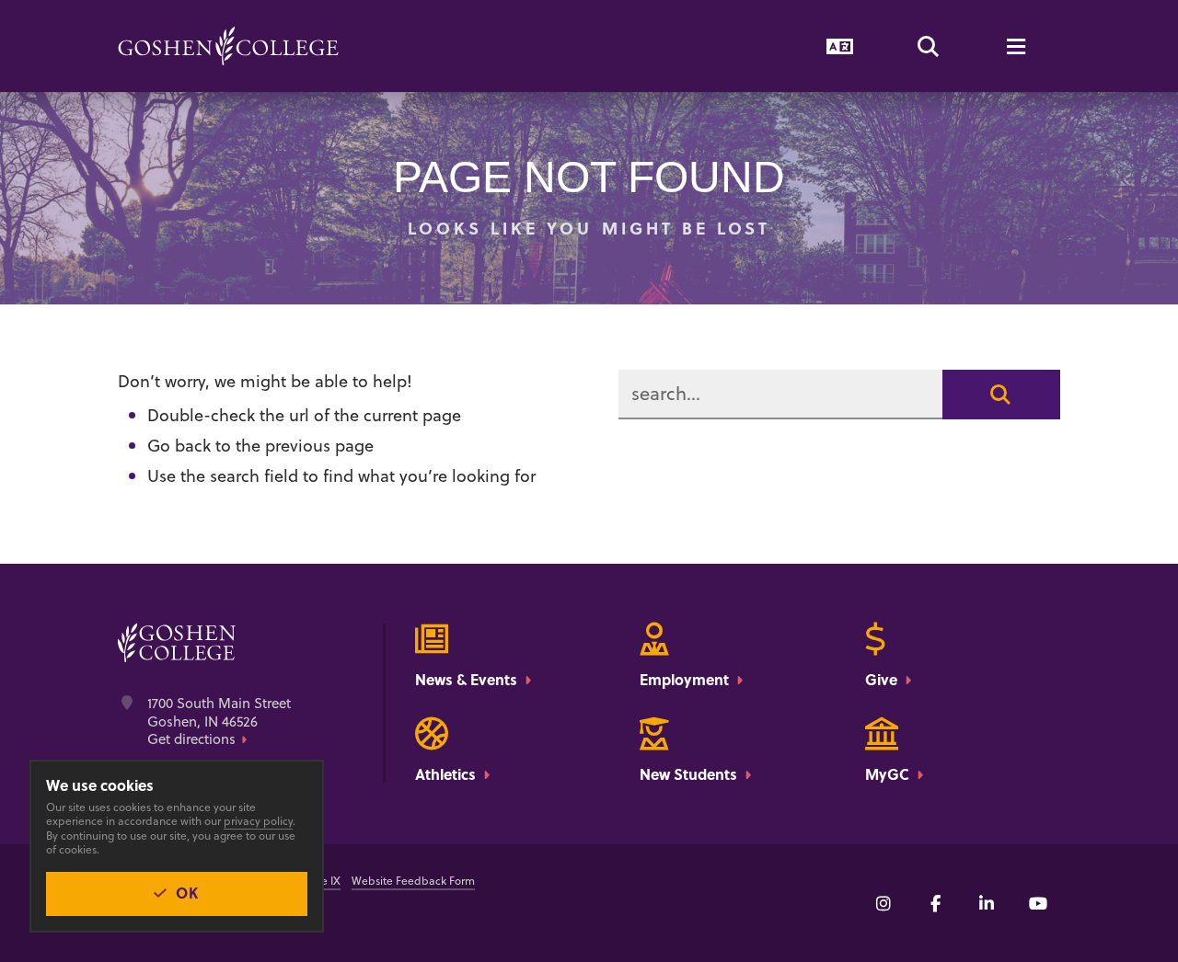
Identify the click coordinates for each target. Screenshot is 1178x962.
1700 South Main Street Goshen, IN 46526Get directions (219, 721)
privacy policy (258, 821)
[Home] (228, 46)
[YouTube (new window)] (1038, 903)
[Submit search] (1001, 394)
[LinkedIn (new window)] (986, 903)
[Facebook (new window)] (935, 903)
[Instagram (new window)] (883, 903)
